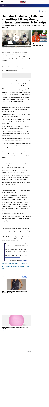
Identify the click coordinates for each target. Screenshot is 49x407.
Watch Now (44, 2)
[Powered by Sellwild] (29, 351)
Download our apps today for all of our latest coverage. (15, 263)
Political (5, 11)
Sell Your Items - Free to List (16, 277)
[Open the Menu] (2, 2)
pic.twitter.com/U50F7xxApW (12, 257)
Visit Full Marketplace (24, 277)
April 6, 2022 (23, 260)
